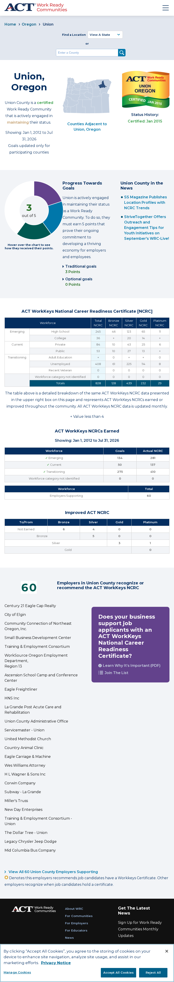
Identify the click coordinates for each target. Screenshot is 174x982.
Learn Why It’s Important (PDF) (131, 665)
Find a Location (74, 34)
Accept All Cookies (118, 972)
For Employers (76, 923)
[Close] (167, 951)
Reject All (153, 972)
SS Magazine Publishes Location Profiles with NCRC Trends (145, 202)
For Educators (76, 930)
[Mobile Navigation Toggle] (165, 7)
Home (10, 24)
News (69, 937)
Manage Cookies (17, 972)
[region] (87, 963)
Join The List (116, 673)
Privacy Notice (56, 962)
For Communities (79, 916)
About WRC (74, 908)
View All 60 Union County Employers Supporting (53, 872)
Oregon (29, 24)
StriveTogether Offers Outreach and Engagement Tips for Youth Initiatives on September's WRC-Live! (146, 228)
